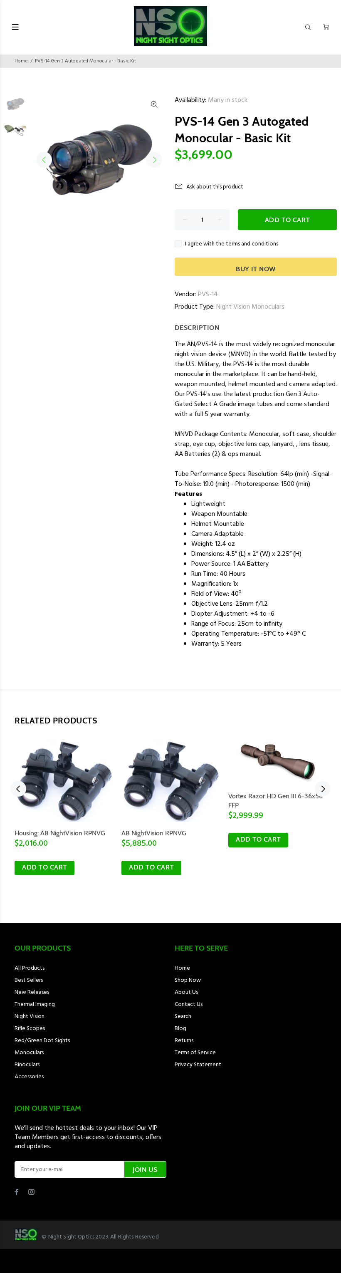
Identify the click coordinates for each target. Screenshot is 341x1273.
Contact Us (189, 1004)
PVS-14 (208, 294)
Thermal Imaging (35, 1004)
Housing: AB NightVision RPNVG (60, 833)
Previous (44, 160)
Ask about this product (214, 187)
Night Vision (29, 1016)
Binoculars (27, 1065)
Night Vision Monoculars (250, 307)
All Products (29, 968)
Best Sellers (29, 980)
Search (183, 1016)
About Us (186, 992)
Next (154, 160)
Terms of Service (195, 1053)
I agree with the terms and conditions (231, 244)
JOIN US (145, 1170)
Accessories (29, 1077)
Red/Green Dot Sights (42, 1040)
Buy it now (256, 269)
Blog (180, 1028)
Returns (184, 1040)
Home (21, 61)
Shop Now (188, 980)
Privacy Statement (198, 1065)
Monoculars (29, 1053)
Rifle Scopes (30, 1028)
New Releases (32, 992)
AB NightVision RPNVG (153, 833)
